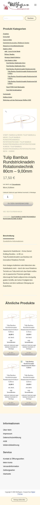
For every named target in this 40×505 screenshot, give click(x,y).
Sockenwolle (7, 94)
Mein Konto (7, 463)
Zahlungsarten (9, 470)
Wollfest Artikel (7, 97)
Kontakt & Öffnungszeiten (13, 459)
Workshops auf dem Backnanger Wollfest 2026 (17, 100)
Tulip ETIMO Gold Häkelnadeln (15, 87)
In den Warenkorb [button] (11, 353)
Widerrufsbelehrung (11, 445)
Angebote (6, 34)
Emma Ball (6, 37)
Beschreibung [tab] (8, 236)
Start (5, 135)
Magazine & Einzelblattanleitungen (13, 46)
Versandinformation (11, 466)
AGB (5, 441)
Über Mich (7, 430)
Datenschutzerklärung (12, 437)
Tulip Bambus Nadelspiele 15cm (15, 63)
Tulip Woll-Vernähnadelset (14, 90)
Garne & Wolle (7, 40)
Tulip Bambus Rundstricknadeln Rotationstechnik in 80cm (19, 144)
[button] (5, 111)
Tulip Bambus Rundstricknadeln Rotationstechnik (11, 139)
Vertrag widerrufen (19, 499)
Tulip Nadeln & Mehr (11, 60)
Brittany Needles (9, 54)
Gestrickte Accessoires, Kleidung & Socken (16, 43)
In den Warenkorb (18, 203)
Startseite (7, 474)
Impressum (7, 434)
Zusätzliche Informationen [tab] (13, 241)
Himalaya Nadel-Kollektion (12, 57)
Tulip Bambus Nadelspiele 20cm (15, 66)
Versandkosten (16, 184)
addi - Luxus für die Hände (12, 51)
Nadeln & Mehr (15, 135)
